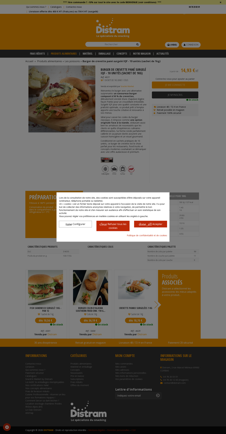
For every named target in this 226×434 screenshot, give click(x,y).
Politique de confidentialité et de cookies (147, 235)
